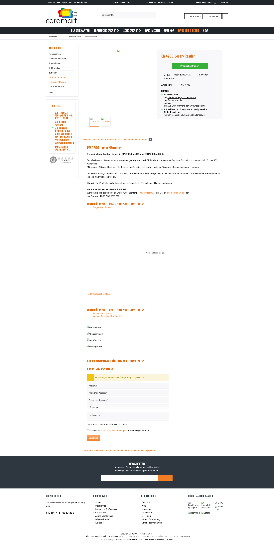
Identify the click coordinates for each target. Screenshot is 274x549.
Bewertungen (143, 139)
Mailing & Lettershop (104, 516)
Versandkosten (133, 536)
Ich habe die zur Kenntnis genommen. (119, 431)
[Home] (66, 30)
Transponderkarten (57, 58)
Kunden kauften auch (107, 450)
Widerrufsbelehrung (151, 519)
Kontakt (98, 502)
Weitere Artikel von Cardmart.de (107, 316)
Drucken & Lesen (57, 77)
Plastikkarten (55, 54)
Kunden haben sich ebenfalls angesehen (136, 450)
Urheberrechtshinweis (152, 523)
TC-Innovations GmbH (164, 539)
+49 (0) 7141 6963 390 (60, 512)
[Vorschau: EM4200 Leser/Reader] (94, 122)
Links (119, 139)
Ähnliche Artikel (90, 450)
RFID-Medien (55, 68)
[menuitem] (225, 16)
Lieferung (146, 516)
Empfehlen (168, 78)
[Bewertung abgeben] (189, 60)
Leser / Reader (59, 82)
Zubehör (53, 72)
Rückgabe (99, 523)
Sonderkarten (55, 63)
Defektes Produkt (102, 519)
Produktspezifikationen (106, 139)
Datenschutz (148, 512)
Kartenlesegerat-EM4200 (98, 294)
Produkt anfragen (189, 66)
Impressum (147, 509)
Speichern (93, 438)
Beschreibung (89, 139)
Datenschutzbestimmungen (113, 431)
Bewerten (203, 75)
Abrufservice (100, 512)
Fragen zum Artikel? (182, 75)
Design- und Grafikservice (106, 509)
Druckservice (100, 506)
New (51, 92)
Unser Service (128, 139)
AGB (144, 506)
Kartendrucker (58, 86)
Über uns (146, 502)
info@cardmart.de (175, 193)
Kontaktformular (147, 193)
